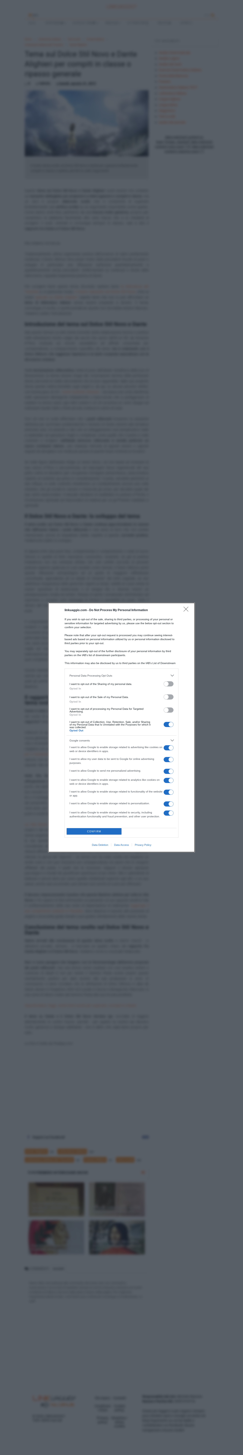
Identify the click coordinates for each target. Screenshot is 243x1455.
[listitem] (121, 676)
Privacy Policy (143, 844)
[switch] (169, 683)
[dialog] (121, 727)
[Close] (187, 610)
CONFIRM (94, 831)
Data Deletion (100, 844)
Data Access (121, 844)
